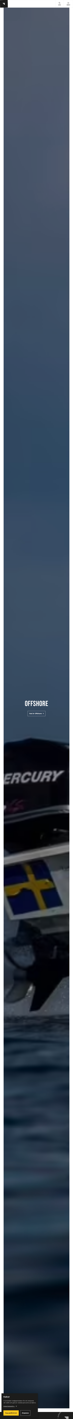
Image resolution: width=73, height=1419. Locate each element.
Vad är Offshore (35, 713)
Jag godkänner (11, 1413)
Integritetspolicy (8, 1406)
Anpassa (25, 1413)
